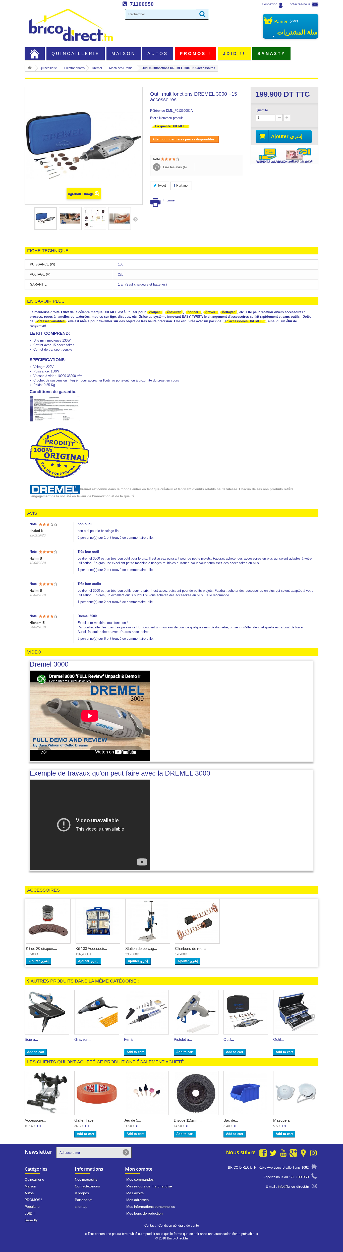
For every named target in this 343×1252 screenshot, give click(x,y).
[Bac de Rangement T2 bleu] (245, 1093)
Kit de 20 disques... (41, 948)
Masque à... (283, 1120)
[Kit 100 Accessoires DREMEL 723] (98, 921)
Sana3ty (271, 53)
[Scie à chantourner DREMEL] (47, 1012)
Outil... (228, 1039)
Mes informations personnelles (150, 1207)
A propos (82, 1193)
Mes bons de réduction (144, 1213)
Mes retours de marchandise (149, 1186)
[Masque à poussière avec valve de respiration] (295, 1093)
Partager (182, 185)
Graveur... (82, 1039)
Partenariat (83, 1200)
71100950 (142, 4)
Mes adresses (137, 1200)
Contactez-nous (299, 4)
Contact (150, 1225)
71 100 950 (300, 1177)
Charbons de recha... (192, 948)
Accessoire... (35, 1120)
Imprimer (169, 200)
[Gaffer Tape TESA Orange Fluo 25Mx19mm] (96, 1093)
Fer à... (130, 1039)
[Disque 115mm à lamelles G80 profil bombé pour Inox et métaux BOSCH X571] (196, 1093)
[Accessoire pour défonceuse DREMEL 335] (47, 1093)
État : (154, 118)
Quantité (262, 110)
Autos (157, 53)
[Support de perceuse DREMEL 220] (147, 921)
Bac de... (230, 1120)
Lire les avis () (174, 167)
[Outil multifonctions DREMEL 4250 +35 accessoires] (245, 1012)
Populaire (32, 1207)
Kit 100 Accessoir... (91, 948)
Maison (123, 53)
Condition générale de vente (178, 1225)
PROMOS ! (195, 53)
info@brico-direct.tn (293, 1186)
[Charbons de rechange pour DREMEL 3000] (197, 921)
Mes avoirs (135, 1193)
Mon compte (138, 1169)
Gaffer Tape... (85, 1120)
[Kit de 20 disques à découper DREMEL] (48, 921)
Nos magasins (86, 1179)
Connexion (269, 4)
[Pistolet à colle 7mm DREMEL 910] (196, 1012)
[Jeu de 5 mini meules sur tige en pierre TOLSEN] (146, 1093)
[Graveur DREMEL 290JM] (96, 1012)
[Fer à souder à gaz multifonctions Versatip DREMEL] (146, 1012)
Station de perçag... (141, 948)
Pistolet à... (183, 1039)
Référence (157, 111)
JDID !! (234, 53)
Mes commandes (140, 1179)
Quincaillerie (75, 53)
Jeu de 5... (132, 1120)
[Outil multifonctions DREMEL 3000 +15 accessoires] (46, 218)
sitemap (81, 1207)
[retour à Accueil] (30, 68)
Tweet (161, 185)
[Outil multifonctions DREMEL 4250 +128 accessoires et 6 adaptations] (295, 1012)
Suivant (135, 219)
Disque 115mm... (188, 1120)
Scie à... (31, 1039)
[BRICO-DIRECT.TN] (71, 25)
